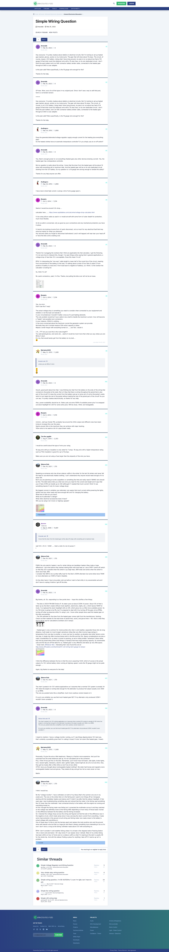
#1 (106, 46)
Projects (75, 927)
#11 (106, 413)
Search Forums (42, 32)
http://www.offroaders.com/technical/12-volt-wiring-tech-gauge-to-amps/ (60, 647)
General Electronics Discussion (60, 867)
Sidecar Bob (45, 464)
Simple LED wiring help (49, 898)
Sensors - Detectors (115, 933)
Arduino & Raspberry (115, 921)
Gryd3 (49, 901)
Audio (91, 921)
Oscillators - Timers (95, 933)
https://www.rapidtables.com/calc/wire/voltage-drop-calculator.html (72, 212)
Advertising (61, 926)
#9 (106, 351)
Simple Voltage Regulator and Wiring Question (57, 865)
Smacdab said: (42, 536)
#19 (106, 748)
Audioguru (44, 128)
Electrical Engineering (58, 892)
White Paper (76, 936)
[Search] (114, 3)
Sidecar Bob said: (43, 718)
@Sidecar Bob (49, 645)
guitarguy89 (44, 900)
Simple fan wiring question (50, 891)
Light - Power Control (115, 930)
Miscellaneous (94, 927)
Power (92, 930)
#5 (106, 182)
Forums (46, 8)
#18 (106, 708)
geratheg (43, 867)
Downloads (76, 940)
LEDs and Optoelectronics (61, 900)
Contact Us (43, 926)
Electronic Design (58, 884)
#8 (106, 296)
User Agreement (132, 950)
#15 (106, 557)
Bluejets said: (42, 361)
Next (43, 39)
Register (121, 3)
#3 (106, 129)
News (74, 921)
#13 (106, 465)
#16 (106, 591)
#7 (106, 244)
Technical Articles (78, 930)
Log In (131, 3)
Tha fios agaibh (46, 436)
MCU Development (95, 924)
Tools (54, 8)
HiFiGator (43, 874)
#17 (106, 678)
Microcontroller (113, 924)
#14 (106, 524)
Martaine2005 (46, 350)
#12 (106, 437)
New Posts (53, 32)
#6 (106, 200)
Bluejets (43, 199)
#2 (106, 82)
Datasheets (75, 8)
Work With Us (52, 926)
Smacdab (40, 27)
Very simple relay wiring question (52, 872)
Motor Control (113, 927)
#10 (106, 381)
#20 (106, 782)
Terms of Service (122, 950)
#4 (106, 150)
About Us (35, 926)
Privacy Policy (113, 950)
